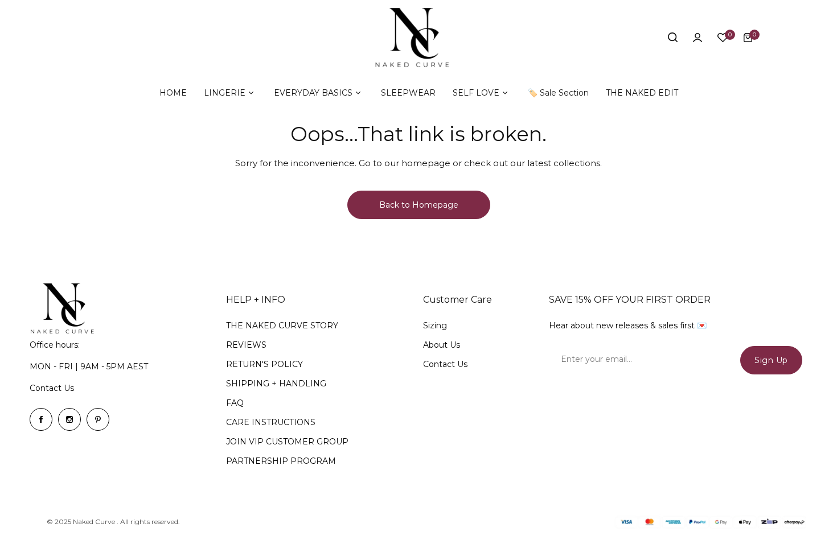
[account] (697, 37)
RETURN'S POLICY (264, 364)
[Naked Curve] (418, 37)
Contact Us (52, 388)
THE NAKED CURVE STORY (282, 325)
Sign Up (771, 360)
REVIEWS (246, 345)
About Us (441, 345)
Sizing (435, 325)
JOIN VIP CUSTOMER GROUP (287, 441)
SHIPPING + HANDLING (276, 383)
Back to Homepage (418, 205)
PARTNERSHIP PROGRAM (281, 461)
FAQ (235, 403)
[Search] (672, 37)
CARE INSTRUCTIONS (270, 422)
